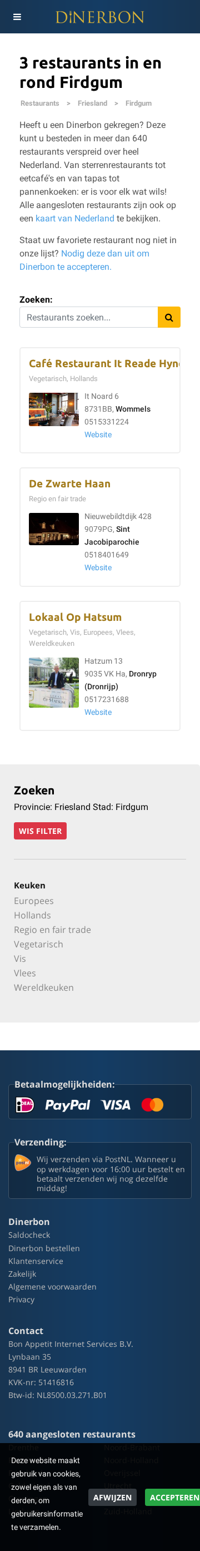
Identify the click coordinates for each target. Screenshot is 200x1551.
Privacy (21, 1299)
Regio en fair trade (52, 929)
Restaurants (40, 103)
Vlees (25, 973)
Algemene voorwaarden (52, 1286)
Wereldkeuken (44, 987)
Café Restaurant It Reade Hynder (112, 363)
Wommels (133, 409)
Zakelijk (22, 1273)
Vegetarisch (38, 944)
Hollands (32, 915)
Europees (34, 901)
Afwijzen (112, 1497)
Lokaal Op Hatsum (75, 617)
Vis (20, 958)
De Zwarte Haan (70, 484)
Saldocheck (29, 1234)
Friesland (92, 103)
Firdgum (139, 103)
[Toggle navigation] (17, 17)
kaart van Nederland (75, 218)
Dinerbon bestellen (44, 1248)
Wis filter (40, 831)
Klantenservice (35, 1261)
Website (98, 434)
